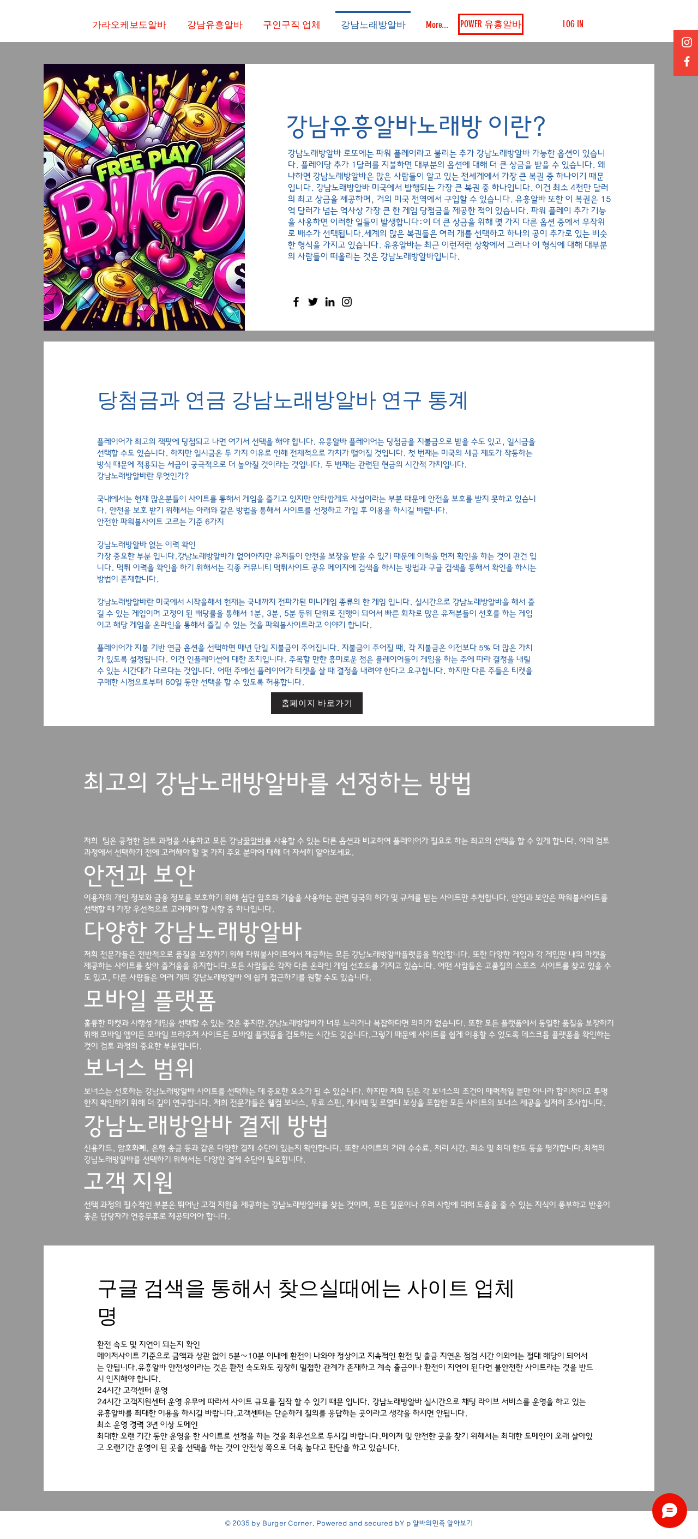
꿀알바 (253, 841)
